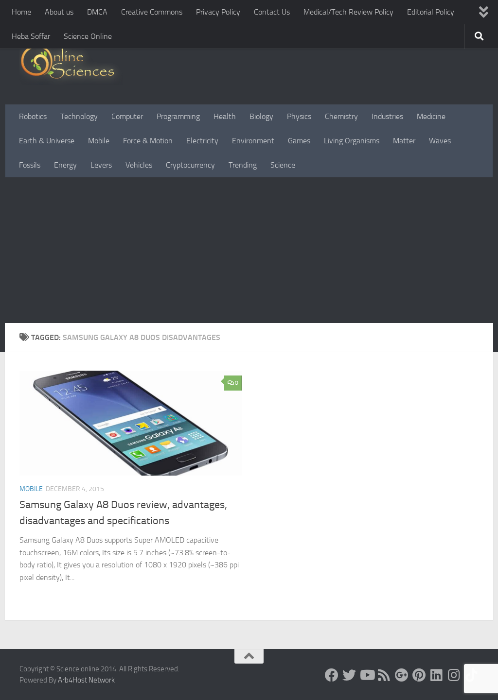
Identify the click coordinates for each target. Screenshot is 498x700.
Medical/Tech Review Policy (348, 12)
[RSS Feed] (384, 675)
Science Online (88, 36)
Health (224, 116)
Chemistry (341, 116)
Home (21, 12)
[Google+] (402, 675)
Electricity (202, 140)
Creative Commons (151, 12)
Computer (127, 116)
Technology (79, 116)
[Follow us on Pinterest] (419, 675)
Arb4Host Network (86, 680)
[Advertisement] (249, 250)
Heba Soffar (31, 36)
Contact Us (272, 12)
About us (59, 12)
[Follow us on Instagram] (454, 675)
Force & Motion (148, 140)
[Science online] (331, 675)
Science (282, 165)
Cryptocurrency (190, 165)
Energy (65, 165)
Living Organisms (351, 140)
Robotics (33, 116)
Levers (101, 165)
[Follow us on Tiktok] (472, 675)
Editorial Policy (430, 12)
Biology (261, 116)
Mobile (98, 140)
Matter (404, 140)
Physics (299, 116)
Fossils (29, 165)
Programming (178, 116)
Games (299, 140)
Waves (440, 140)
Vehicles (138, 165)
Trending (243, 165)
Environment (253, 140)
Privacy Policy (218, 12)
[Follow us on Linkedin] (437, 675)
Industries (387, 116)
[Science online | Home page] (71, 64)
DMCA (97, 12)
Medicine (431, 116)
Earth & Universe (46, 140)
